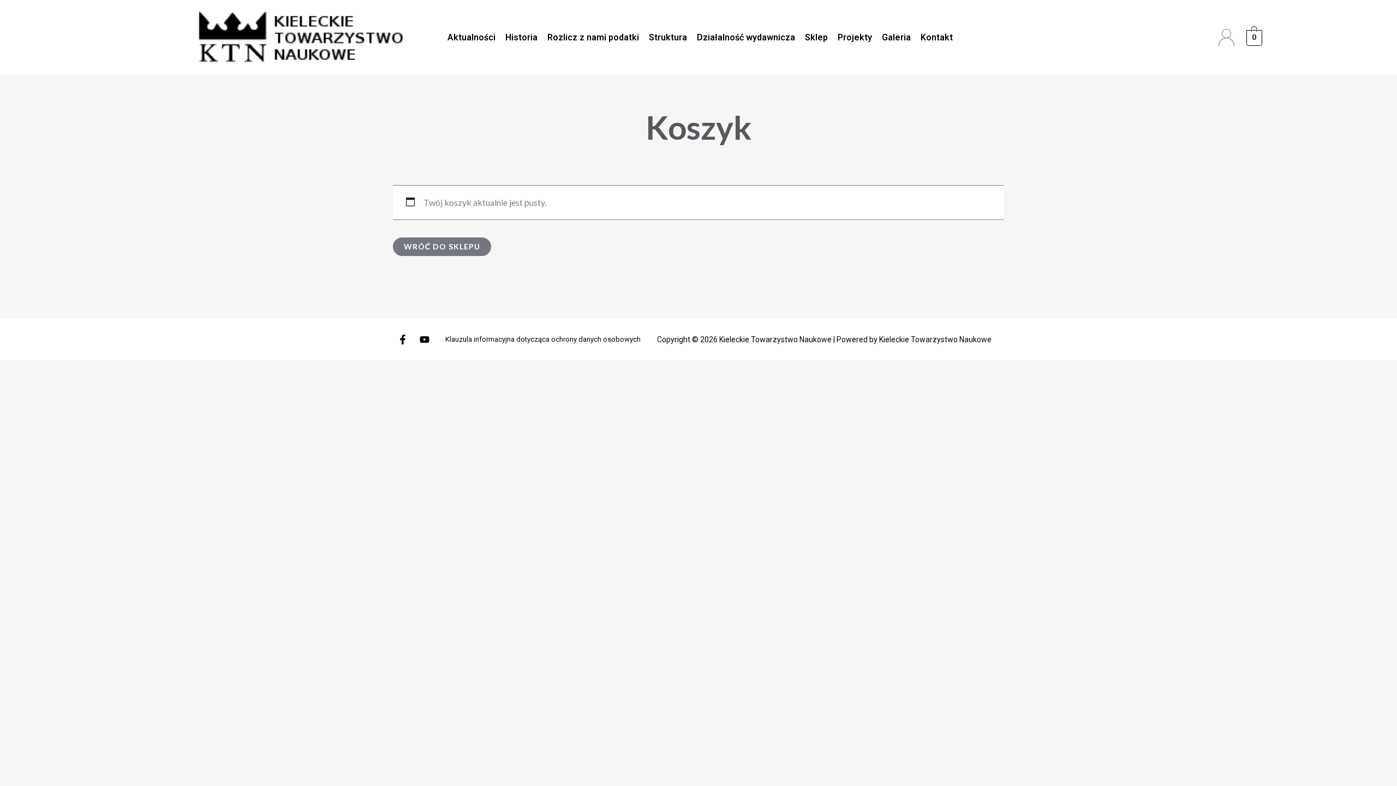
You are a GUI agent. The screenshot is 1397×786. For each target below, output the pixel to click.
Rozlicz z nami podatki (593, 37)
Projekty (855, 37)
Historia (521, 37)
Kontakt (937, 37)
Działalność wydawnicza (746, 37)
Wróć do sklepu (442, 246)
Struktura (668, 37)
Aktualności (471, 37)
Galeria (896, 37)
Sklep (816, 37)
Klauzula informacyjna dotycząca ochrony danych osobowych (543, 339)
